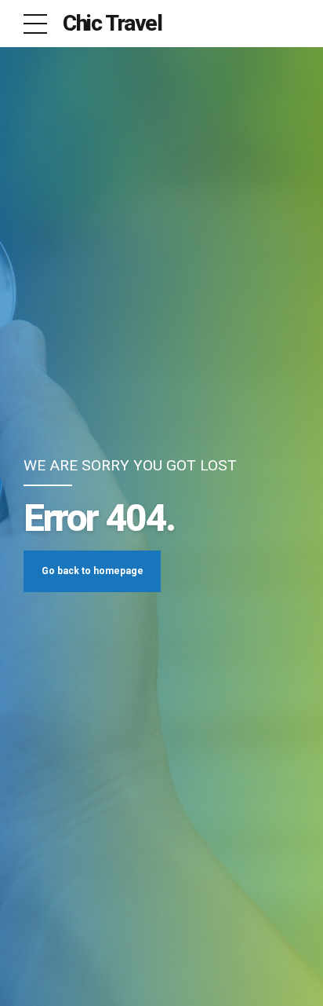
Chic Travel (112, 23)
